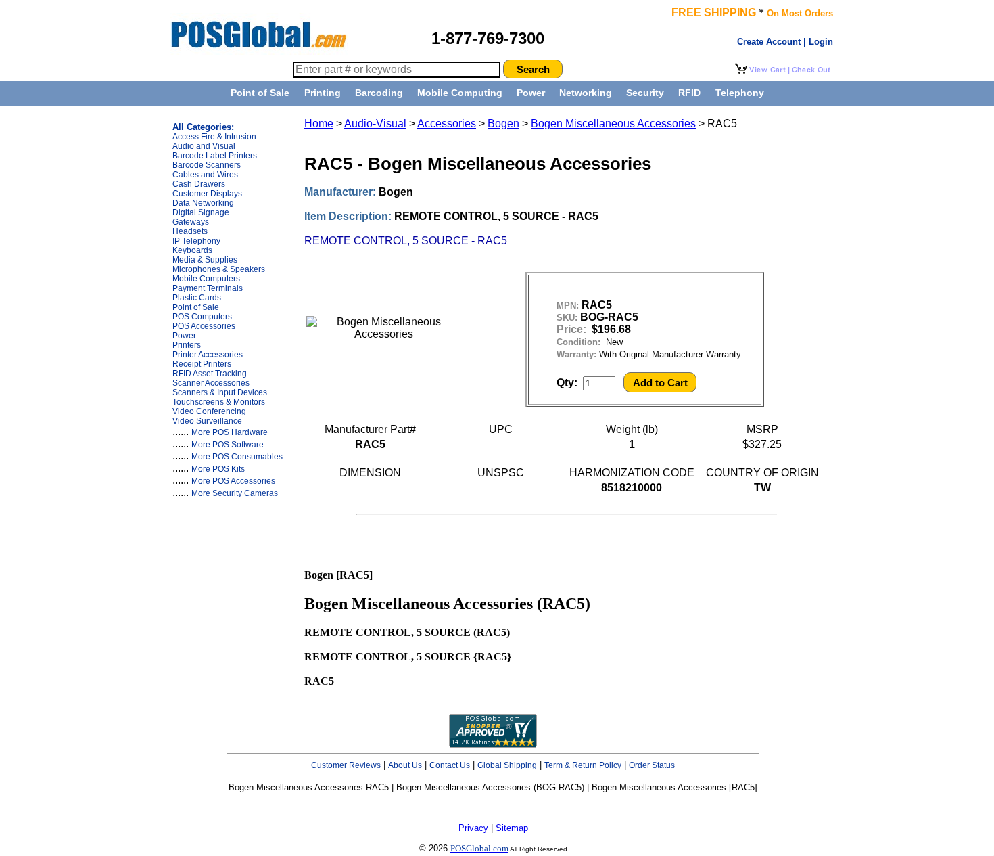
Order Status (652, 765)
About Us (405, 765)
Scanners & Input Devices (219, 392)
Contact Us (449, 765)
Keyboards (192, 250)
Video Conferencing (209, 411)
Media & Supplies (204, 260)
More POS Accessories (233, 481)
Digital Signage (200, 212)
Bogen (503, 123)
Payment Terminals (207, 288)
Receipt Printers (201, 364)
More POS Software (227, 444)
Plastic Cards (196, 297)
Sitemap (512, 828)
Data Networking (203, 203)
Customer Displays (207, 193)
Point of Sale (260, 92)
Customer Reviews (346, 765)
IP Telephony (196, 241)
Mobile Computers (206, 279)
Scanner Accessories (211, 383)
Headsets (190, 231)
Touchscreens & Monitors (218, 402)
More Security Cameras (234, 493)
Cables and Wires (205, 174)
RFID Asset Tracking (209, 373)
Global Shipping (507, 765)
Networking (585, 92)
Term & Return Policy (582, 765)
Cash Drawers (198, 184)
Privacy (473, 828)
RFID (689, 92)
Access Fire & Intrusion (214, 136)
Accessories (446, 123)
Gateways (190, 222)
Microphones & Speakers (218, 269)
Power (531, 92)
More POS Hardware (229, 432)
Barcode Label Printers (214, 155)
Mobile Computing (459, 92)
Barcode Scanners (206, 165)
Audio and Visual (203, 146)
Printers (186, 345)
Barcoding (379, 92)
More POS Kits (218, 469)
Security (645, 92)
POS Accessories (203, 326)
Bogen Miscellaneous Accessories (613, 123)
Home (318, 123)
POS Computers (202, 316)
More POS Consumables (237, 456)
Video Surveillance (207, 421)
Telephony (739, 92)
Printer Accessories (207, 354)
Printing (322, 92)
